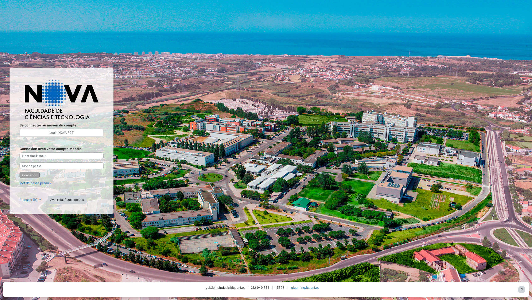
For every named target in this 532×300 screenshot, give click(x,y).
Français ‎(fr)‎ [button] (29, 200)
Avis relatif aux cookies (67, 200)
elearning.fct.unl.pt (305, 288)
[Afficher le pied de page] (521, 289)
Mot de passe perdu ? (35, 183)
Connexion (29, 175)
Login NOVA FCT (61, 133)
